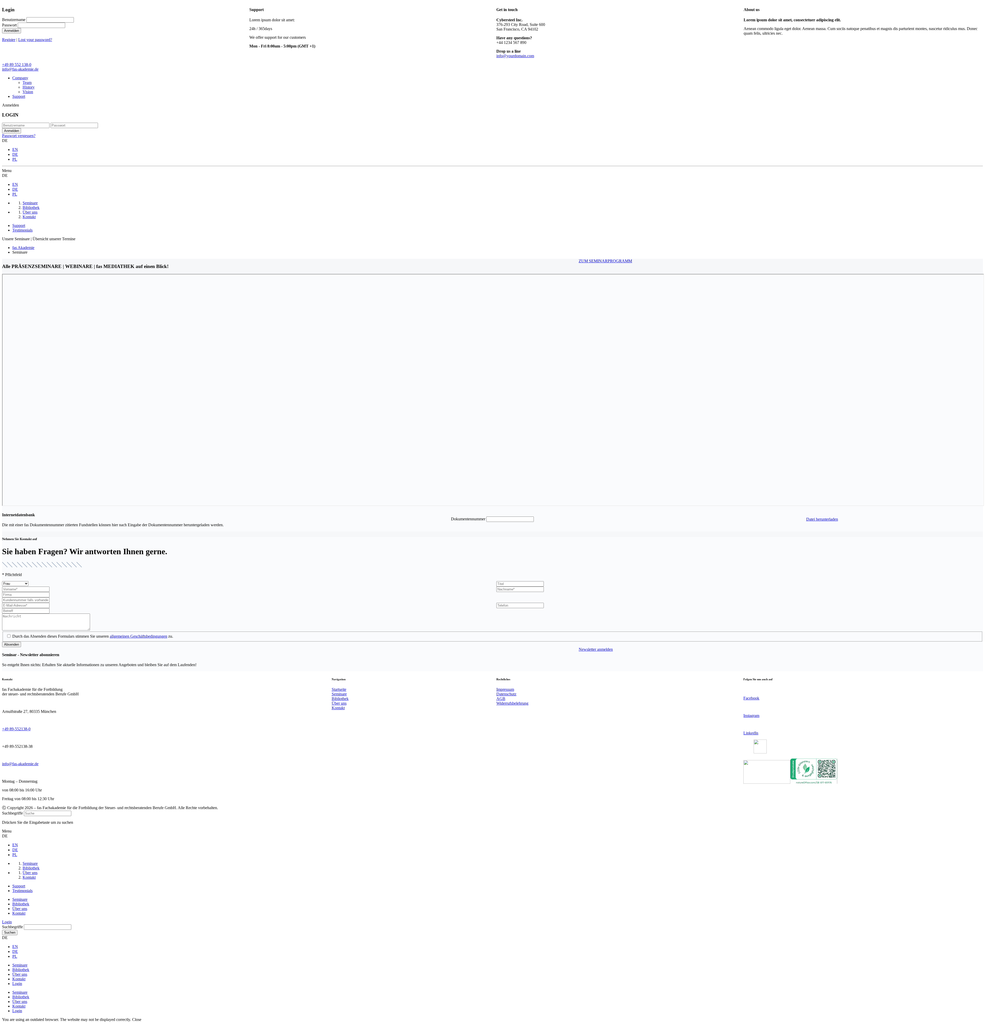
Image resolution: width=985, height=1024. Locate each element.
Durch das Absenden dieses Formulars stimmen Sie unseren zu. (92, 636)
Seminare (339, 694)
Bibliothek (340, 698)
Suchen (9, 932)
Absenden (11, 644)
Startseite (339, 689)
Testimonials (22, 230)
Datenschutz (506, 694)
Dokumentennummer (468, 519)
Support (18, 96)
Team (27, 82)
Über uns (339, 703)
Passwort (9, 25)
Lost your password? (35, 39)
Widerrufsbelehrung (512, 703)
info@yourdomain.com (515, 56)
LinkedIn (750, 733)
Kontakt (338, 708)
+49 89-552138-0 (16, 729)
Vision (28, 92)
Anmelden (11, 31)
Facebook (751, 698)
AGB (500, 698)
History (29, 87)
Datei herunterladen (822, 519)
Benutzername (13, 19)
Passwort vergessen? (18, 135)
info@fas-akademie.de (20, 69)
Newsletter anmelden (596, 649)
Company (20, 78)
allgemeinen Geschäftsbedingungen (138, 636)
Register (8, 39)
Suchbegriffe (12, 813)
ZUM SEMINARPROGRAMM (605, 261)
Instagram (751, 715)
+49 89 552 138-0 (16, 64)
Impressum (505, 689)
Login (7, 922)
